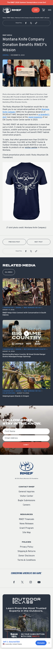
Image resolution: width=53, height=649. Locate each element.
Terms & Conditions (26, 560)
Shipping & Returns (26, 551)
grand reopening (35, 117)
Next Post (39, 242)
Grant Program (27, 528)
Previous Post (14, 242)
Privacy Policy (26, 547)
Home (4, 18)
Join (35, 10)
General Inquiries (26, 491)
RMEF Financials (26, 519)
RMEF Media (10, 18)
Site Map (26, 532)
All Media (8, 272)
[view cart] (43, 10)
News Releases (26, 523)
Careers (26, 505)
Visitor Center (26, 496)
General (6, 55)
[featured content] (26, 618)
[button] (25, 23)
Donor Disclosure (27, 555)
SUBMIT (26, 445)
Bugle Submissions (26, 500)
